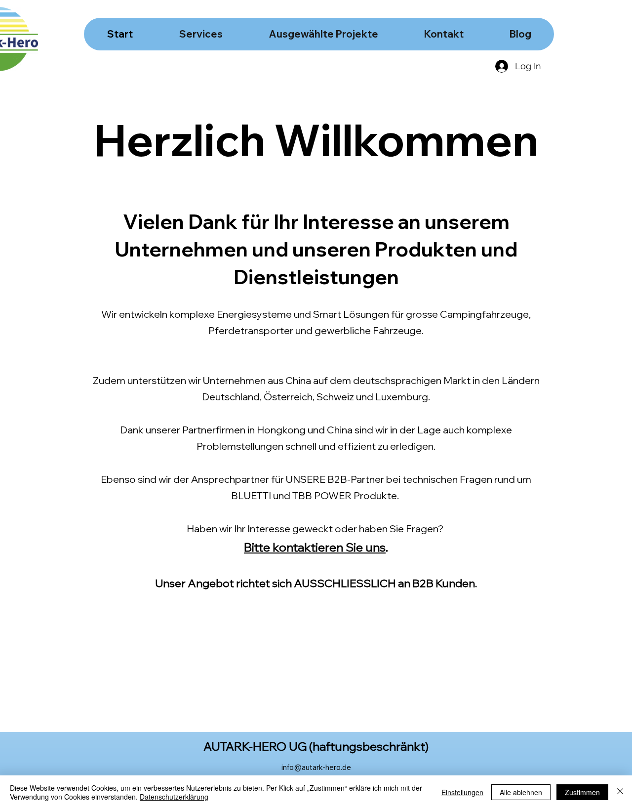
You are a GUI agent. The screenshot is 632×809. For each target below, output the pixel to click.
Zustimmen (582, 792)
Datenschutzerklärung (174, 797)
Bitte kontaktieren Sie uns (315, 547)
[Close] (620, 792)
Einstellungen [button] (462, 792)
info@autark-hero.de (316, 767)
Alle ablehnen (521, 792)
